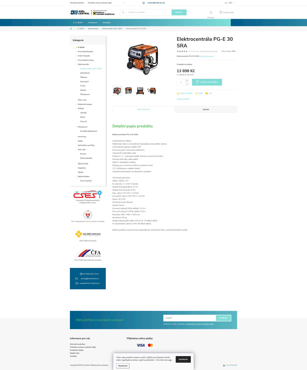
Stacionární (84, 81)
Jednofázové (84, 73)
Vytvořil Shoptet (231, 365)
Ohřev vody (82, 100)
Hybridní (83, 113)
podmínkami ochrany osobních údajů (200, 324)
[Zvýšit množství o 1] (187, 80)
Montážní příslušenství (88, 131)
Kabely (80, 141)
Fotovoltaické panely (85, 51)
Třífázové (83, 77)
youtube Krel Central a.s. (90, 283)
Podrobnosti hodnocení (209, 51)
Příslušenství (85, 94)
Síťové (82, 117)
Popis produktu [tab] (143, 109)
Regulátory (82, 168)
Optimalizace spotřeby (86, 145)
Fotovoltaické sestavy (86, 60)
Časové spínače (86, 181)
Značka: (183, 99)
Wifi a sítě (81, 149)
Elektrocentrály (83, 64)
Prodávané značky (76, 350)
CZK (230, 3)
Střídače (81, 108)
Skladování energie (85, 104)
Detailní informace (206, 56)
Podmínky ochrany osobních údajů (100, 3)
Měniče (80, 172)
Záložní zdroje (83, 164)
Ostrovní (83, 121)
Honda (82, 86)
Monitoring (82, 137)
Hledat (179, 12)
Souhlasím (183, 359)
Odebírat (223, 318)
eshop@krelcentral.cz (90, 278)
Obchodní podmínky (77, 3)
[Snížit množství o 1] (187, 83)
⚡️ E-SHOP (79, 47)
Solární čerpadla (84, 56)
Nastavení (122, 365)
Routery (83, 154)
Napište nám (74, 353)
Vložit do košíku (209, 82)
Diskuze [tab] (206, 109)
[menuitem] (78, 22)
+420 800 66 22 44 (90, 274)
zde (169, 360)
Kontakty (73, 356)
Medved (83, 90)
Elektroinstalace (83, 176)
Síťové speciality (86, 158)
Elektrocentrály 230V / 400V (91, 69)
